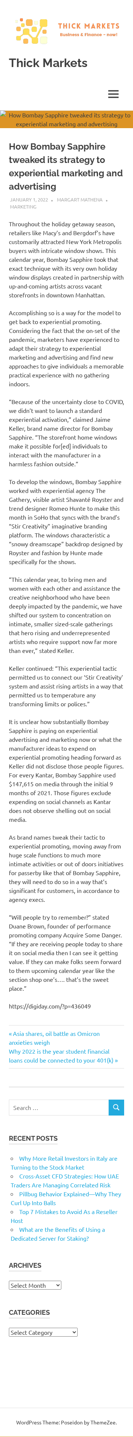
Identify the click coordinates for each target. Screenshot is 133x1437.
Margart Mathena (80, 199)
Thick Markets (48, 63)
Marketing (23, 206)
